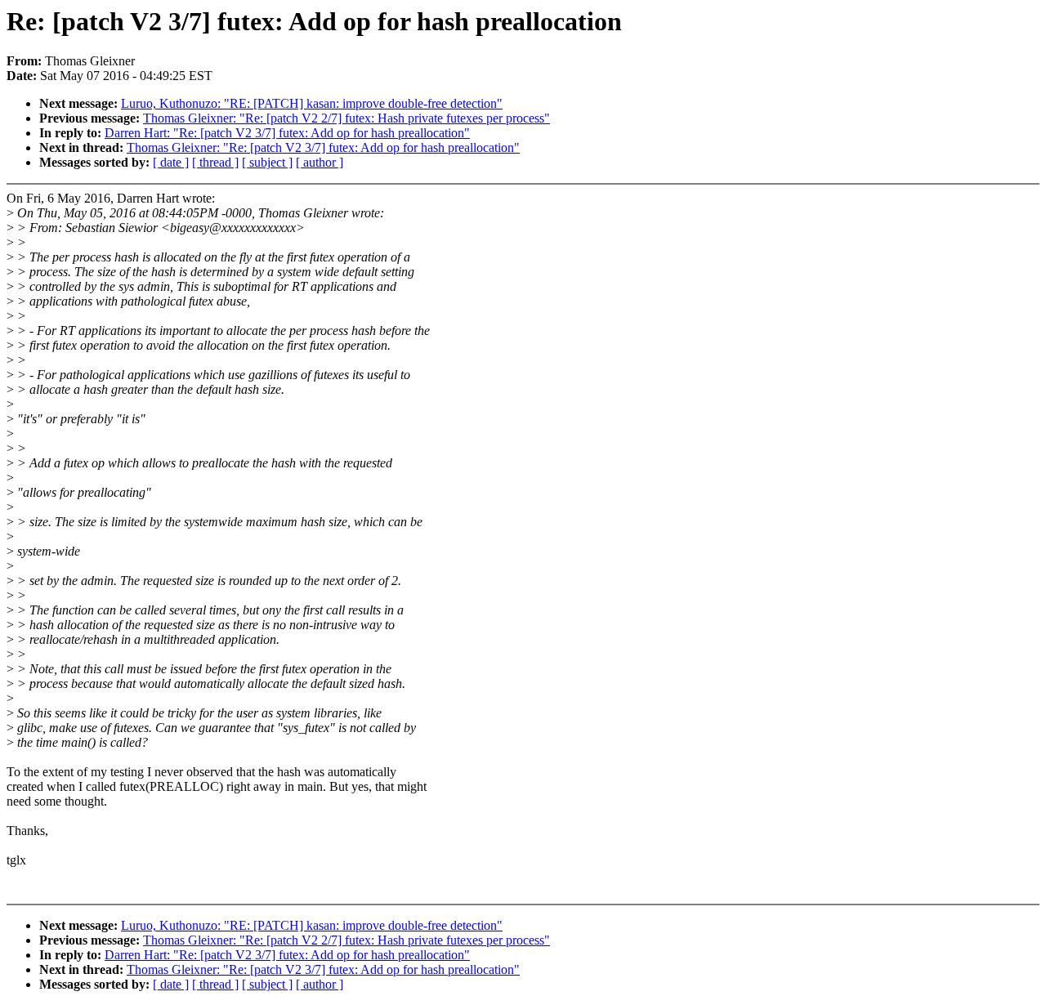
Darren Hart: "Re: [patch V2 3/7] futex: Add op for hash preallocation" (287, 133)
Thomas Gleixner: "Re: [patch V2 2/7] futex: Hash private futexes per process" (346, 118)
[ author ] (319, 162)
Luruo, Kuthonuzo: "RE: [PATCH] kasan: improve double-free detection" (312, 103)
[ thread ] (215, 162)
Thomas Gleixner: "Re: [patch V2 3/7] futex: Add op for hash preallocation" (323, 147)
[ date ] (171, 162)
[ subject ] (267, 162)
